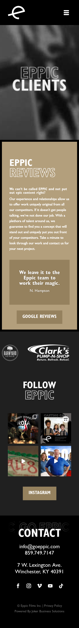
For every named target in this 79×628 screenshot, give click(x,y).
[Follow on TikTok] (61, 586)
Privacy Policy (53, 606)
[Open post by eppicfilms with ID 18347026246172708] (56, 461)
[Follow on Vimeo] (39, 586)
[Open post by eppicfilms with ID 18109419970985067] (23, 461)
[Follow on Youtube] (50, 586)
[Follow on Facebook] (18, 586)
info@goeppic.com (39, 547)
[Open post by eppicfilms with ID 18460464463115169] (56, 428)
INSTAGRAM (40, 493)
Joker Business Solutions (47, 611)
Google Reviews (39, 317)
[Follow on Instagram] (28, 586)
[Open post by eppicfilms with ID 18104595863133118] (23, 428)
